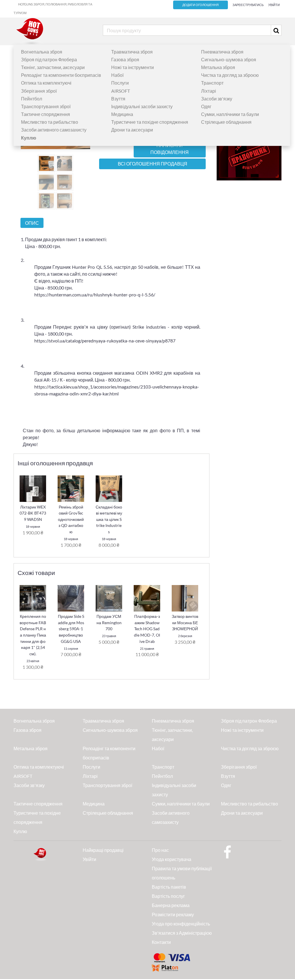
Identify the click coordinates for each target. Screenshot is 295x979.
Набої (117, 75)
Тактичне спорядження (45, 114)
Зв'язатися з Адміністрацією (182, 933)
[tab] (32, 223)
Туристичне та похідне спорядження (149, 122)
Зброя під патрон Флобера (49, 59)
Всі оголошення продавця (152, 164)
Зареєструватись (248, 5)
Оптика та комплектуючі (46, 82)
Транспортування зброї (46, 106)
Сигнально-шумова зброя (228, 59)
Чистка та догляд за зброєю (230, 75)
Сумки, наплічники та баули (230, 114)
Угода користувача (171, 859)
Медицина (122, 114)
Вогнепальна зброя (41, 51)
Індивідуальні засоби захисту (142, 106)
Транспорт (212, 82)
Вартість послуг (168, 896)
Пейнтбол (31, 98)
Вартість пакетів (169, 887)
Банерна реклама (171, 905)
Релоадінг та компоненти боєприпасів (61, 75)
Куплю (20, 831)
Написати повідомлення (169, 148)
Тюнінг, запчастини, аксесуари (53, 67)
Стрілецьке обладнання (226, 122)
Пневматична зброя (222, 51)
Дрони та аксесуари (132, 129)
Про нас (160, 850)
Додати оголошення (200, 5)
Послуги (120, 82)
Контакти (161, 942)
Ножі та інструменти (132, 67)
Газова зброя (125, 59)
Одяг (206, 106)
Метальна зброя (218, 67)
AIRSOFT (120, 91)
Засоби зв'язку (216, 98)
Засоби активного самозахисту (53, 129)
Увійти (274, 5)
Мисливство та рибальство (49, 122)
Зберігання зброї (39, 91)
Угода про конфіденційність (181, 923)
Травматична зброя (132, 51)
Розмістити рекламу (173, 914)
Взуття (118, 98)
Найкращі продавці (103, 850)
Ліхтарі (208, 91)
